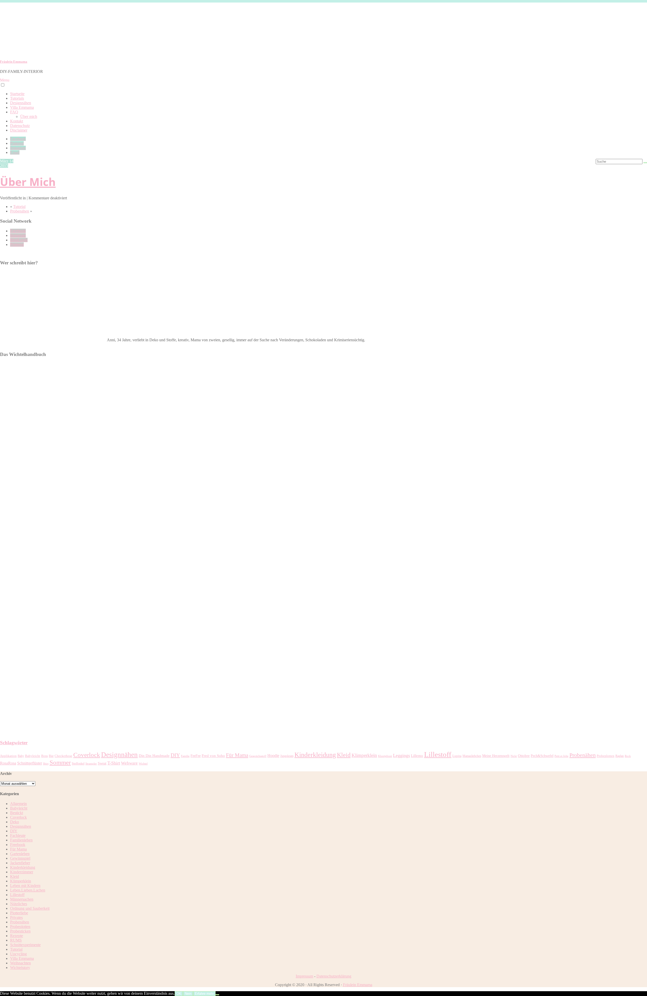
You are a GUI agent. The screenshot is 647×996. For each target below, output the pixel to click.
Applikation (8, 756)
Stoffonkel (78, 763)
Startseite (17, 94)
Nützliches (18, 904)
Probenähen (19, 211)
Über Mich (28, 181)
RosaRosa (8, 763)
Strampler (91, 763)
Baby (21, 756)
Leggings (401, 755)
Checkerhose (63, 756)
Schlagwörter (14, 742)
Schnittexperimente (25, 945)
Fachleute (18, 835)
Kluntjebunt (385, 756)
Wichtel (143, 763)
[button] (2, 85)
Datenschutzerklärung (333, 976)
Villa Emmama (22, 107)
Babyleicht (32, 756)
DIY (175, 755)
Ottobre (524, 756)
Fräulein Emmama (13, 61)
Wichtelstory (20, 967)
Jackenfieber (20, 863)
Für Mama (237, 755)
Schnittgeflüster (29, 763)
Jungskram (286, 756)
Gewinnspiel (20, 858)
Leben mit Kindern (25, 885)
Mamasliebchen (472, 756)
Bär (51, 756)
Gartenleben (20, 854)
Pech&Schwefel (542, 756)
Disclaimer (18, 130)
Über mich (28, 116)
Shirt (46, 763)
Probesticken (20, 931)
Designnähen (20, 103)
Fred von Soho (213, 756)
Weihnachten (20, 963)
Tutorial (19, 206)
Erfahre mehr (204, 993)
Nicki (514, 756)
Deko (14, 822)
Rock (628, 756)
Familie (185, 756)
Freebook (17, 844)
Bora (44, 756)
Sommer (60, 762)
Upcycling (18, 954)
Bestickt (16, 813)
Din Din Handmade (154, 756)
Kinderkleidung (315, 754)
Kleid (344, 755)
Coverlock (86, 754)
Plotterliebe (19, 913)
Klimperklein (364, 755)
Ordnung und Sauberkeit (30, 908)
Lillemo (417, 756)
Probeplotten (605, 756)
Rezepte (16, 936)
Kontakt (16, 121)
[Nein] (217, 994)
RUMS (16, 940)
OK (178, 993)
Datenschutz (20, 125)
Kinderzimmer (21, 872)
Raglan (619, 756)
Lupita (456, 756)
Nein (188, 993)
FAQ (14, 112)
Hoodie (273, 755)
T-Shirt (113, 763)
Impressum (304, 976)
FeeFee (196, 756)
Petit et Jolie (561, 756)
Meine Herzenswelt (496, 756)
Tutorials (17, 98)
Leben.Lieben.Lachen (27, 890)
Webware (129, 763)
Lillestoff (437, 754)
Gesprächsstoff (257, 756)
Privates (16, 917)
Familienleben (21, 840)
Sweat (102, 763)
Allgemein (18, 803)
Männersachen (21, 899)
